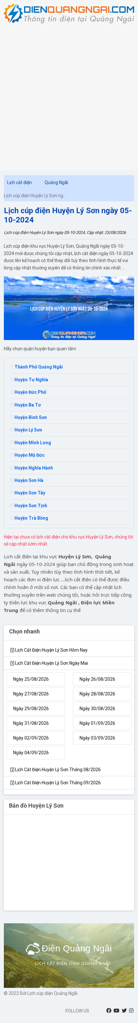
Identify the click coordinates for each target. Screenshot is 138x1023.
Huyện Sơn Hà (28, 480)
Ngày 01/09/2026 (97, 723)
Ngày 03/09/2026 (97, 737)
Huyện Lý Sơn (27, 429)
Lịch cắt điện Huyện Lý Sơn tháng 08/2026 (57, 769)
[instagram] (131, 1010)
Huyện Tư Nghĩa (30, 379)
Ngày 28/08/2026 (97, 693)
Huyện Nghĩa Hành (33, 467)
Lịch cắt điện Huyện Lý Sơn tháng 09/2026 (57, 782)
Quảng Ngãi (56, 182)
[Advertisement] (69, 95)
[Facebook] (109, 1010)
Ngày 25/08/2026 (31, 679)
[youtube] (116, 1010)
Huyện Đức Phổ (29, 392)
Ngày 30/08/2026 (97, 708)
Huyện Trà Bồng (30, 518)
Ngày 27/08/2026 (31, 693)
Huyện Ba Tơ (27, 404)
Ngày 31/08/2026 (31, 723)
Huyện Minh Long (32, 442)
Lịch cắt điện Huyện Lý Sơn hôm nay (51, 650)
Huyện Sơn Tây (29, 492)
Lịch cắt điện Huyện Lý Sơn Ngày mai (51, 663)
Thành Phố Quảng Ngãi (38, 366)
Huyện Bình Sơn (30, 417)
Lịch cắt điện (19, 182)
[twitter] (124, 1010)
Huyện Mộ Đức (29, 455)
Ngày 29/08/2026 (31, 708)
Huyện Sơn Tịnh (30, 505)
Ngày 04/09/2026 (31, 752)
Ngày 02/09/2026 (31, 737)
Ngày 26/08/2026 (97, 679)
